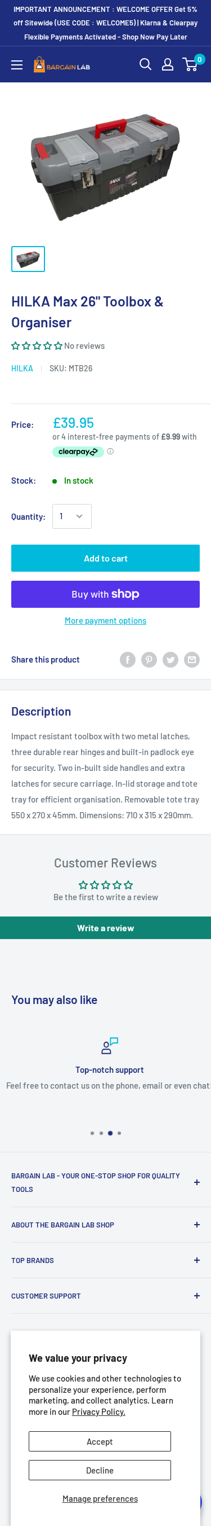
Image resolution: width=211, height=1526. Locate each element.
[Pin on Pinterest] (149, 659)
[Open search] (146, 64)
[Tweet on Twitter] (170, 659)
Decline (100, 1470)
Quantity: (28, 516)
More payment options (105, 620)
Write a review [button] (105, 927)
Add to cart (106, 557)
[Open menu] (17, 64)
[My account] (167, 64)
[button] (37, 345)
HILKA (22, 368)
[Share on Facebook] (128, 659)
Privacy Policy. (98, 1411)
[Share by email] (192, 659)
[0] (190, 64)
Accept (100, 1441)
